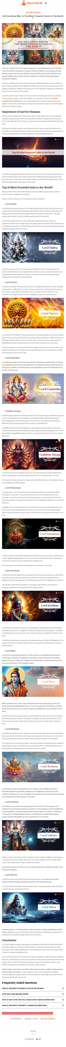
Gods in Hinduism (8, 1013)
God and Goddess (33, 12)
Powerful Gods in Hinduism (44, 1013)
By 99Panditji (16, 1019)
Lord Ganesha (7, 365)
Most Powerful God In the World (24, 1013)
